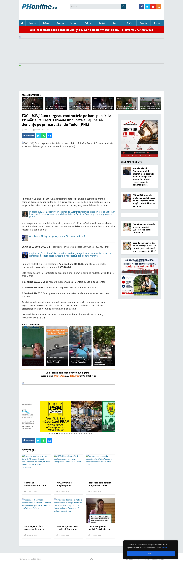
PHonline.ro (22, 23)
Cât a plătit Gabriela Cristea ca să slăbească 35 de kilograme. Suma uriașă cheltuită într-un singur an (144, 201)
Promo (157, 23)
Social (102, 23)
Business (32, 23)
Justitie (143, 23)
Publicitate (129, 559)
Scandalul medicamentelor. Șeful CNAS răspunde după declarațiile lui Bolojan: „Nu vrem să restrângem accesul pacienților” (36, 484)
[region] (150, 549)
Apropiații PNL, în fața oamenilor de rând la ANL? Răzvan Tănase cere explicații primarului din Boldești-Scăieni (36, 528)
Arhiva (138, 559)
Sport (115, 23)
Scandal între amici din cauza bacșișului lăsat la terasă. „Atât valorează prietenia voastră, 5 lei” (144, 246)
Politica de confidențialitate (154, 559)
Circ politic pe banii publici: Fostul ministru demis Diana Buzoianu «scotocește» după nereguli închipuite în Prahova (99, 528)
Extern (46, 23)
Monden (60, 23)
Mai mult (165, 547)
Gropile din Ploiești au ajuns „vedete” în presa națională (57, 236)
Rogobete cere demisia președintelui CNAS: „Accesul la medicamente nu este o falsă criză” (100, 484)
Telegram (126, 30)
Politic (88, 23)
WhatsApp (107, 30)
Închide (150, 554)
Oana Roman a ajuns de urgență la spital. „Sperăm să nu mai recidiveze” (144, 228)
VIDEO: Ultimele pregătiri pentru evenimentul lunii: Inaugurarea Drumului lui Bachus (68, 484)
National (74, 23)
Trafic (129, 23)
